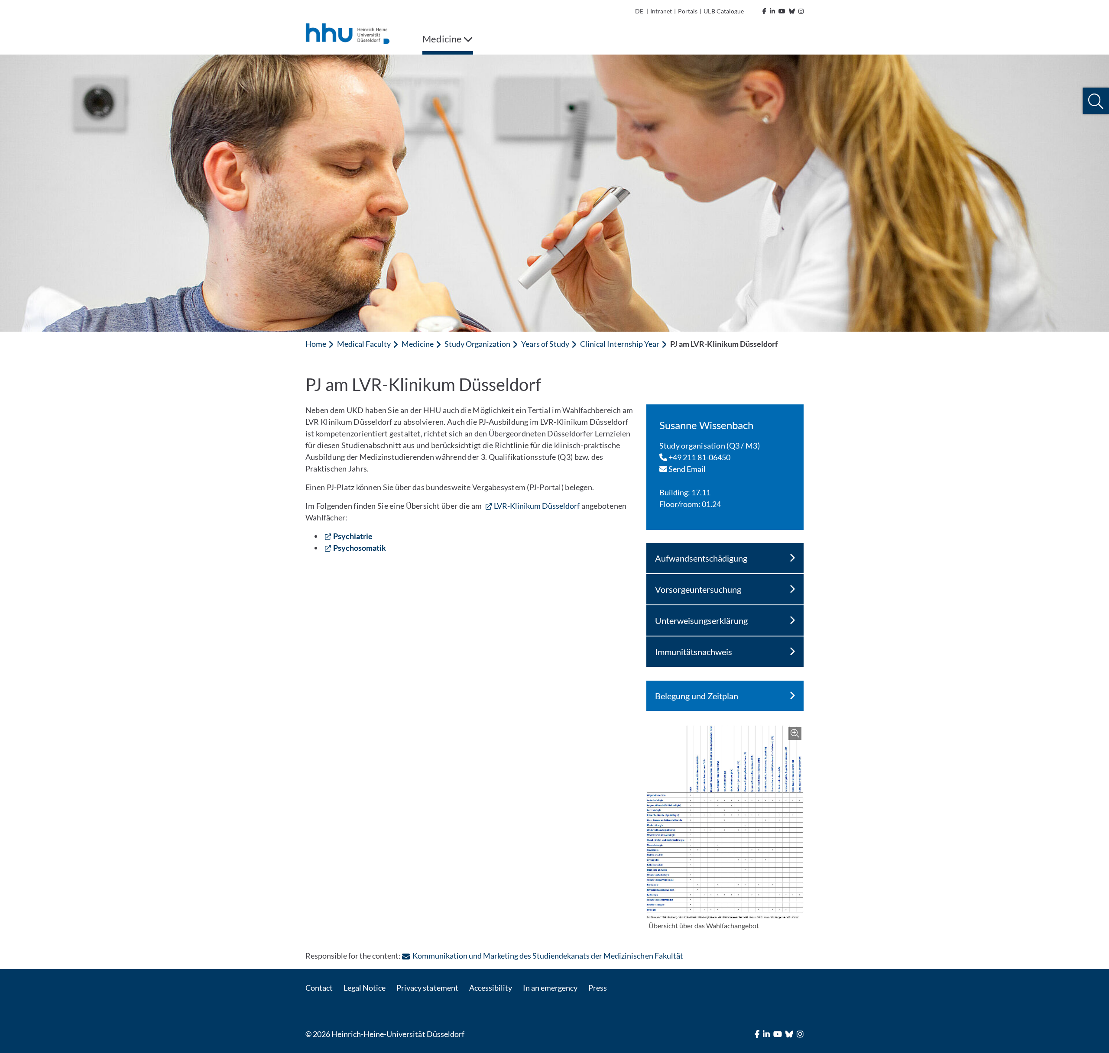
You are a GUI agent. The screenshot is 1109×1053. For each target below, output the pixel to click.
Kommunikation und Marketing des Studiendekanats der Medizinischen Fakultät (547, 955)
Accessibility (490, 987)
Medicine (417, 344)
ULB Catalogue (723, 11)
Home (315, 344)
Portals (687, 11)
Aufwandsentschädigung (701, 558)
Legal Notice (365, 987)
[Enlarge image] (725, 822)
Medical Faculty (364, 344)
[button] (1096, 101)
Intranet (661, 11)
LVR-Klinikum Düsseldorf (537, 505)
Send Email (686, 469)
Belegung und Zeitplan (696, 696)
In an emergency (550, 987)
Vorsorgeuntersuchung (698, 589)
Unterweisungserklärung (701, 620)
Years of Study (545, 344)
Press (597, 987)
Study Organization (477, 344)
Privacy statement (427, 987)
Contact (319, 987)
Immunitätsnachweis (693, 651)
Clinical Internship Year (619, 344)
